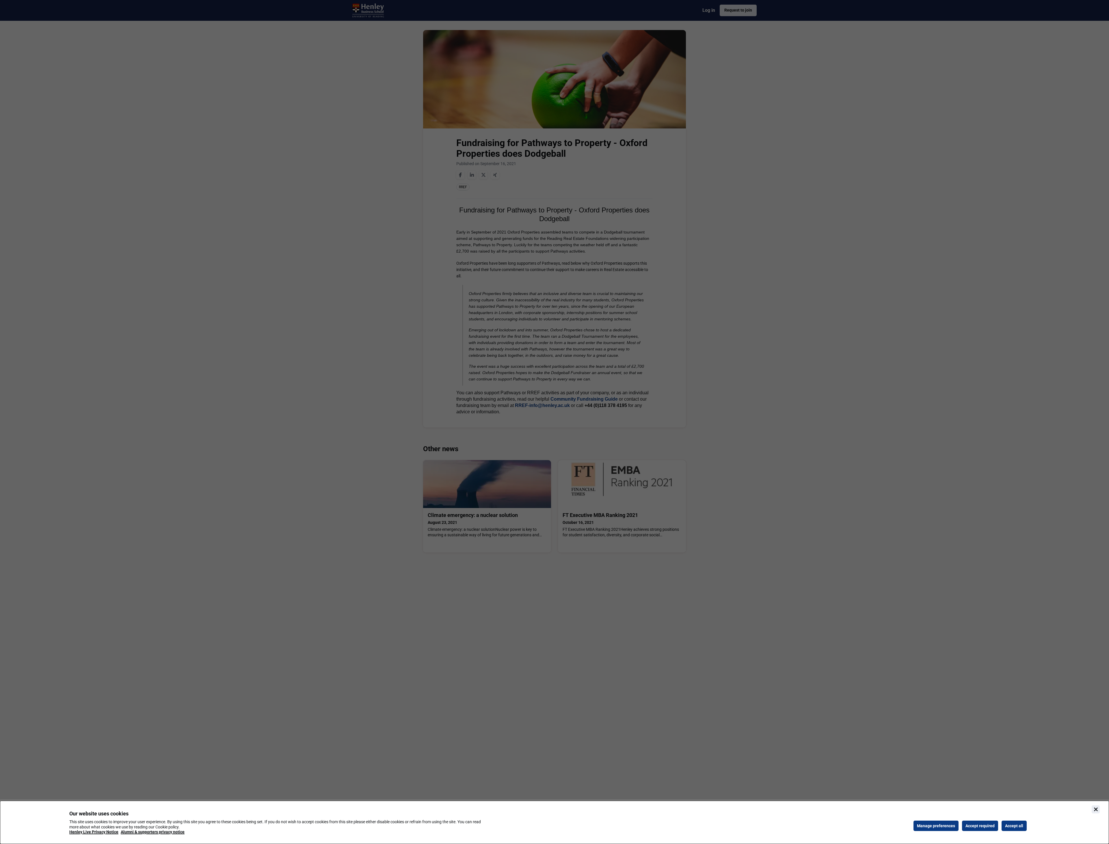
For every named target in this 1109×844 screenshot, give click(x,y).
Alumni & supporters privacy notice (153, 832)
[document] (554, 822)
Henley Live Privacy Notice (93, 832)
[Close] (1096, 809)
